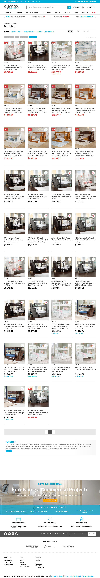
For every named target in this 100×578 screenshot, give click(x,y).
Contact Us (23, 564)
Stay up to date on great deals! (54, 534)
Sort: (78, 31)
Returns (22, 562)
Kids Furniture (15, 23)
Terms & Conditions (57, 576)
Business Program (8, 564)
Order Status (7, 562)
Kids (9, 23)
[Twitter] (9, 533)
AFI (16, 37)
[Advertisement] (50, 464)
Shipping (22, 560)
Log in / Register (8, 560)
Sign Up (92, 534)
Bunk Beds (23, 37)
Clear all (32, 37)
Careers (38, 560)
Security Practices (88, 576)
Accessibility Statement (26, 566)
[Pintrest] (13, 533)
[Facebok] (5, 533)
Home (5, 23)
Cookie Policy (78, 576)
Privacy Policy (68, 576)
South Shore (8, 37)
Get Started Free (50, 500)
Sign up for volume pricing (30, 1)
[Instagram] (16, 533)
